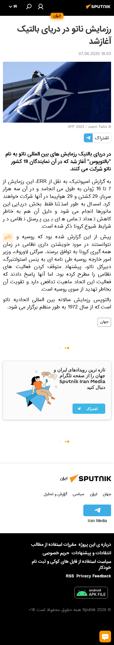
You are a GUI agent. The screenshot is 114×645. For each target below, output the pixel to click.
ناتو (8, 237)
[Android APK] (91, 594)
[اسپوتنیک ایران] (99, 10)
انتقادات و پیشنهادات (91, 553)
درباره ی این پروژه (95, 545)
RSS (70, 576)
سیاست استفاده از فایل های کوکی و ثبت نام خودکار (71, 564)
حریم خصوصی (56, 553)
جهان (104, 322)
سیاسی (78, 494)
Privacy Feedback (93, 576)
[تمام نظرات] (105, 636)
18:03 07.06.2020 (95, 54)
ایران (93, 494)
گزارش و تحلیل (55, 494)
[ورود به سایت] (40, 6)
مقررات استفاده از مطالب (53, 545)
